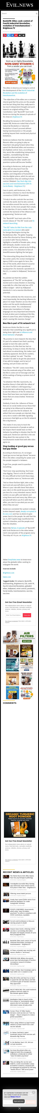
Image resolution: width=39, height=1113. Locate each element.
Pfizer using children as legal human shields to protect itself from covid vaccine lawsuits (22, 1024)
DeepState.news (14, 560)
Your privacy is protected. (11, 621)
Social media (8, 591)
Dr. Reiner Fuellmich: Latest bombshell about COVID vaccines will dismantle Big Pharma (22, 1034)
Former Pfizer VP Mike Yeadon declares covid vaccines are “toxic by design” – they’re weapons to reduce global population (22, 1014)
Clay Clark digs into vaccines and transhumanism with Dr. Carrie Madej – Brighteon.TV (17, 183)
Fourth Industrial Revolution (13, 586)
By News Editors (22, 895)
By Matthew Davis (22, 889)
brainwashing (8, 584)
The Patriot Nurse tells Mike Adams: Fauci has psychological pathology (22, 877)
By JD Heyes (21, 917)
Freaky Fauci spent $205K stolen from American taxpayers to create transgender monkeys (22, 901)
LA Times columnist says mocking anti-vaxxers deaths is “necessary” (23, 951)
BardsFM (28, 581)
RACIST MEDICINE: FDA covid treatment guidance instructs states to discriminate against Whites (23, 991)
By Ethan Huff (21, 905)
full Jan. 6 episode (18, 528)
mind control (21, 589)
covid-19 (31, 584)
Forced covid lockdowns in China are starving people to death (22, 922)
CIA (25, 584)
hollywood (12, 589)
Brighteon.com (8, 573)
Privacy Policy (15, 1097)
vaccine (29, 591)
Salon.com (7, 577)
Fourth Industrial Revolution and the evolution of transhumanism (18, 92)
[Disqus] (19, 732)
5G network (19, 581)
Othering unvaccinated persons (20, 893)
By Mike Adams (21, 1071)
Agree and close (19, 1101)
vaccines (6, 593)
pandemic (31, 589)
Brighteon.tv (19, 584)
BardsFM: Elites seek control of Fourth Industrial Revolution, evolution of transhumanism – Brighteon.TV (23, 942)
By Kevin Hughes (22, 880)
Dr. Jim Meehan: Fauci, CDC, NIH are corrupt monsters (21, 1043)
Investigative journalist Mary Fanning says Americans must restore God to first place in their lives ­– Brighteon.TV (23, 885)
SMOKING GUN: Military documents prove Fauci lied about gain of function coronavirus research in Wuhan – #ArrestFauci (23, 961)
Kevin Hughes (16, 31)
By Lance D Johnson (22, 985)
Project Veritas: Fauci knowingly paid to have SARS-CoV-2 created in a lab (23, 971)
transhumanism (19, 591)
